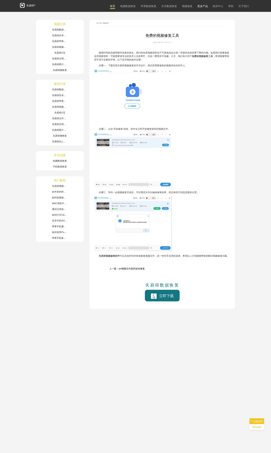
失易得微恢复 (60, 70)
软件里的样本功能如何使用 (60, 191)
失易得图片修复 (60, 64)
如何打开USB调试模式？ (60, 214)
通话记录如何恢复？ (60, 209)
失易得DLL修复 (60, 141)
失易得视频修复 (60, 46)
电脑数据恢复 (128, 6)
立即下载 (166, 295)
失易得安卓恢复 (60, 35)
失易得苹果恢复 (60, 41)
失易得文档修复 (60, 58)
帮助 (230, 6)
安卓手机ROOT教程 (60, 220)
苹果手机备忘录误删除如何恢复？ (60, 237)
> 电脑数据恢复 (105, 23)
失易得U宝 (59, 52)
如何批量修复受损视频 (60, 197)
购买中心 (218, 6)
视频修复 (187, 6)
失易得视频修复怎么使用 (60, 185)
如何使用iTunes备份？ (60, 232)
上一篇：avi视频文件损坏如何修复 (127, 268)
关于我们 (243, 6)
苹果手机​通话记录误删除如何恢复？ (60, 226)
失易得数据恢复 (60, 29)
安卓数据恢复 (169, 6)
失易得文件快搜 (60, 118)
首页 (112, 6)
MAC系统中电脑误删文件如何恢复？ (60, 203)
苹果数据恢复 (148, 6)
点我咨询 (258, 421)
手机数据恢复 (60, 166)
